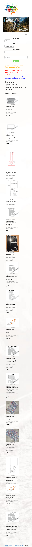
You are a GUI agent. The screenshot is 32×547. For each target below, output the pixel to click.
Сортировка (16, 49)
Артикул (16, 38)
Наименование (16, 55)
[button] (5, 24)
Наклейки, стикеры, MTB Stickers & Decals (14, 545)
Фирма (17, 44)
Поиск (16, 61)
